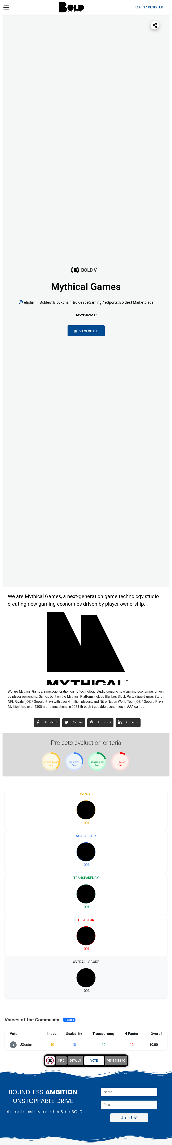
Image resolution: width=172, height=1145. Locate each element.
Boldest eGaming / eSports (95, 302)
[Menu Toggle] (6, 7)
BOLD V (89, 270)
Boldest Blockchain (56, 302)
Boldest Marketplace (136, 302)
